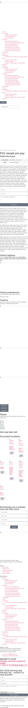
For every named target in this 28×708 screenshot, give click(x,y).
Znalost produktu (9, 61)
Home (4, 31)
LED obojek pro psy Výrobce (12, 47)
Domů (1, 150)
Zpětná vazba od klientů (11, 35)
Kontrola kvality (9, 38)
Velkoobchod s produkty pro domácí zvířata (16, 56)
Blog (4, 58)
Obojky (5, 150)
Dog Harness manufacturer (11, 41)
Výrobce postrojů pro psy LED (12, 50)
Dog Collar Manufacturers (11, 45)
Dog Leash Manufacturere (11, 44)
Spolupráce (5, 55)
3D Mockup (5, 52)
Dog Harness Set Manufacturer (12, 49)
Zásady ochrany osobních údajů (12, 662)
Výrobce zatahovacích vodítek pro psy (14, 42)
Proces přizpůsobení (10, 36)
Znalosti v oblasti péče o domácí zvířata (15, 63)
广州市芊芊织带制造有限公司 (13, 665)
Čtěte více (11, 453)
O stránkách (6, 33)
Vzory (4, 53)
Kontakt (4, 64)
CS (7, 106)
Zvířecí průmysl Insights (11, 60)
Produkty (5, 39)
